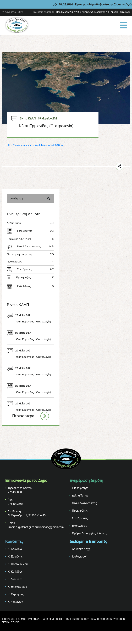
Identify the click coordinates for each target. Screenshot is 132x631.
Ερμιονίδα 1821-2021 (30, 238)
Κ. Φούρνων (15, 601)
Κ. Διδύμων (15, 579)
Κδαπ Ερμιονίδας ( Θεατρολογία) (33, 321)
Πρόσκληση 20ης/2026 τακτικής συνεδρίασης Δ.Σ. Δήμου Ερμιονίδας (93, 12)
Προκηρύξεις (30, 261)
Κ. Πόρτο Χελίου (18, 564)
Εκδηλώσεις (35, 286)
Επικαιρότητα (35, 230)
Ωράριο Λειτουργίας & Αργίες (89, 533)
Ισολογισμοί (79, 556)
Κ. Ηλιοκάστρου (17, 586)
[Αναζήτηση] (48, 198)
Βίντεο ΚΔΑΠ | (28, 118)
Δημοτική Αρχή (81, 548)
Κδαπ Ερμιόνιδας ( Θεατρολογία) (33, 409)
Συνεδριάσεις (35, 269)
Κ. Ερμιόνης (15, 556)
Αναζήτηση (16, 198)
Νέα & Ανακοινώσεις (35, 246)
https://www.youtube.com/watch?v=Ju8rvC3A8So (35, 145)
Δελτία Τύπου (30, 223)
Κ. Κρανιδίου (15, 548)
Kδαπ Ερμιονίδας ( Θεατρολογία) (33, 374)
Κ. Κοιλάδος (15, 571)
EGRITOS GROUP (79, 619)
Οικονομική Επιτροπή (30, 254)
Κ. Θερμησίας (16, 594)
